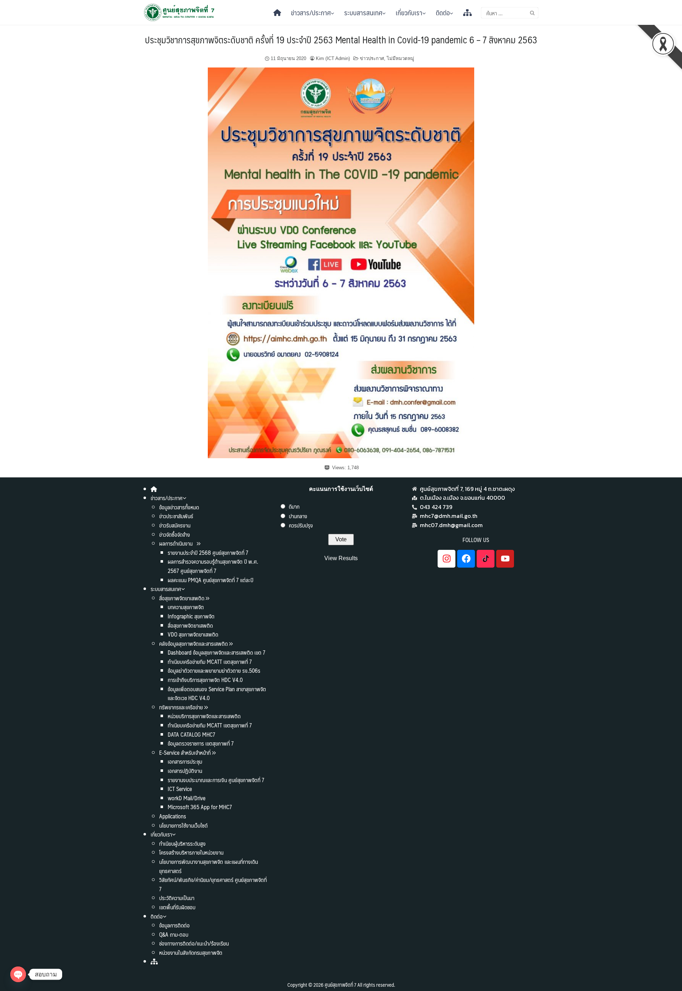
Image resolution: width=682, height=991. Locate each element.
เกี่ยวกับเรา (409, 12)
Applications (172, 816)
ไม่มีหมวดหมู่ (400, 58)
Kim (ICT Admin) (333, 58)
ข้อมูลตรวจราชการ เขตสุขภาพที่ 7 (201, 743)
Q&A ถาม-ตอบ (173, 934)
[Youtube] (505, 559)
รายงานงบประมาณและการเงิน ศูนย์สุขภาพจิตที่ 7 (216, 780)
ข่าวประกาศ (372, 58)
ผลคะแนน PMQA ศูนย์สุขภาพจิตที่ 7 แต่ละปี (210, 580)
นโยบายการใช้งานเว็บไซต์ (183, 825)
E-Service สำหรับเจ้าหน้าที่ (185, 752)
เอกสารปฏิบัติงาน (185, 770)
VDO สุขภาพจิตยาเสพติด (193, 634)
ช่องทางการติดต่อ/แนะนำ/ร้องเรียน (194, 943)
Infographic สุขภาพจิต (191, 616)
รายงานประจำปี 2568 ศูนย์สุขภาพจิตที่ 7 (208, 552)
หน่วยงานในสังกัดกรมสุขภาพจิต (190, 952)
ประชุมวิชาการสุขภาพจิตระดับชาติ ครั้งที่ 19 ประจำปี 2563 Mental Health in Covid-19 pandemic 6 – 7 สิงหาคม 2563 (341, 39)
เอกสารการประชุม (185, 761)
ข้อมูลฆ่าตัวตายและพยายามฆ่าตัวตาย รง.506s (214, 670)
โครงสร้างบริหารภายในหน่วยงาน (191, 852)
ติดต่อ (443, 12)
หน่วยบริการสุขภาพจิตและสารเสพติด (204, 716)
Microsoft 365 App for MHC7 (200, 807)
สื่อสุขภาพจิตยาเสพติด (181, 598)
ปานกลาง (298, 516)
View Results (341, 558)
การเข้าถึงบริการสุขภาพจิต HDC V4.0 (205, 679)
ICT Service (180, 789)
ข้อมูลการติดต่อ (174, 925)
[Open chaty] (18, 974)
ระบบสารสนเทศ (363, 12)
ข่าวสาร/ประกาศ (311, 12)
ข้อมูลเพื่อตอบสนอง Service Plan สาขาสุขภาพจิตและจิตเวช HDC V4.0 (217, 693)
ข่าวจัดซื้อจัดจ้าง (174, 534)
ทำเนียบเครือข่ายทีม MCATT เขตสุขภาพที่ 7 (210, 661)
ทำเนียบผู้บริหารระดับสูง (182, 843)
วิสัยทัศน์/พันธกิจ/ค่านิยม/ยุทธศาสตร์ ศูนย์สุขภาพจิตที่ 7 (213, 884)
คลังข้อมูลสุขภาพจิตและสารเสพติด (194, 643)
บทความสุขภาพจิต (186, 607)
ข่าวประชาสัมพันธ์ (176, 516)
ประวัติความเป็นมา (176, 898)
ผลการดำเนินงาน (176, 543)
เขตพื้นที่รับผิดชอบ (177, 907)
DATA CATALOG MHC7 (191, 734)
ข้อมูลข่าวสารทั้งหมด (179, 507)
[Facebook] (466, 559)
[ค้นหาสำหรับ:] (509, 12)
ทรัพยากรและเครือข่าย (181, 707)
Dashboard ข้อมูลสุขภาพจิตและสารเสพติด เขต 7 (216, 652)
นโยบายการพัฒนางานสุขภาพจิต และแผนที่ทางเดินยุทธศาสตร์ (208, 866)
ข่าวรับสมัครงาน (174, 525)
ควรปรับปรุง (301, 525)
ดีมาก (294, 506)
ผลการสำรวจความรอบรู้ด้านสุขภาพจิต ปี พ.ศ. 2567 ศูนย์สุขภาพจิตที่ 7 (213, 566)
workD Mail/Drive (186, 798)
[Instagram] (446, 559)
